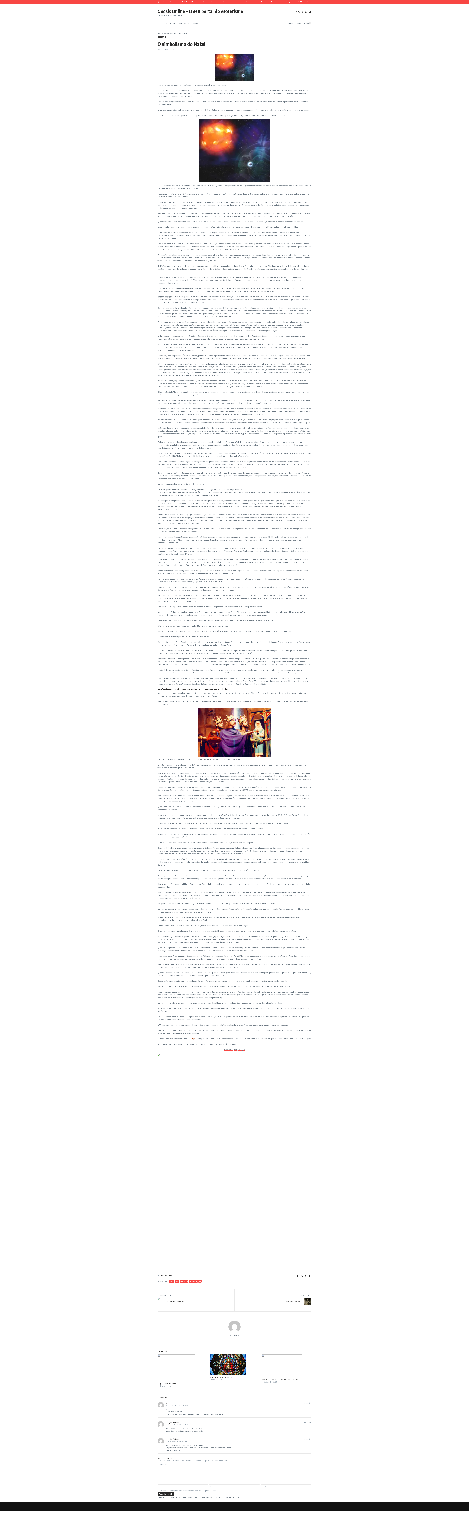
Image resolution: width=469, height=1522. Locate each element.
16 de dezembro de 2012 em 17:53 (177, 1405)
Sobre (180, 23)
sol (200, 1281)
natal (177, 1281)
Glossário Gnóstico (169, 23)
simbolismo (193, 1281)
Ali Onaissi (234, 1335)
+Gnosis (195, 23)
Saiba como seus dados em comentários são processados (216, 1497)
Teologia (166, 33)
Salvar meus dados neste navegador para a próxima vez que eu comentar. (189, 1491)
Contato (187, 23)
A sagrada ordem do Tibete (167, 1384)
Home (160, 33)
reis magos (184, 1281)
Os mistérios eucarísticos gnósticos (221, 1377)
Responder (307, 1403)
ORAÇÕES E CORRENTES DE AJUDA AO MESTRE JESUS (280, 1379)
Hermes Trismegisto (274, 892)
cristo (171, 1281)
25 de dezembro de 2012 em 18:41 (177, 1425)
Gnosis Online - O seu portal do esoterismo (200, 11)
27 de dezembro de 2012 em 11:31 (176, 1441)
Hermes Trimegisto (165, 297)
